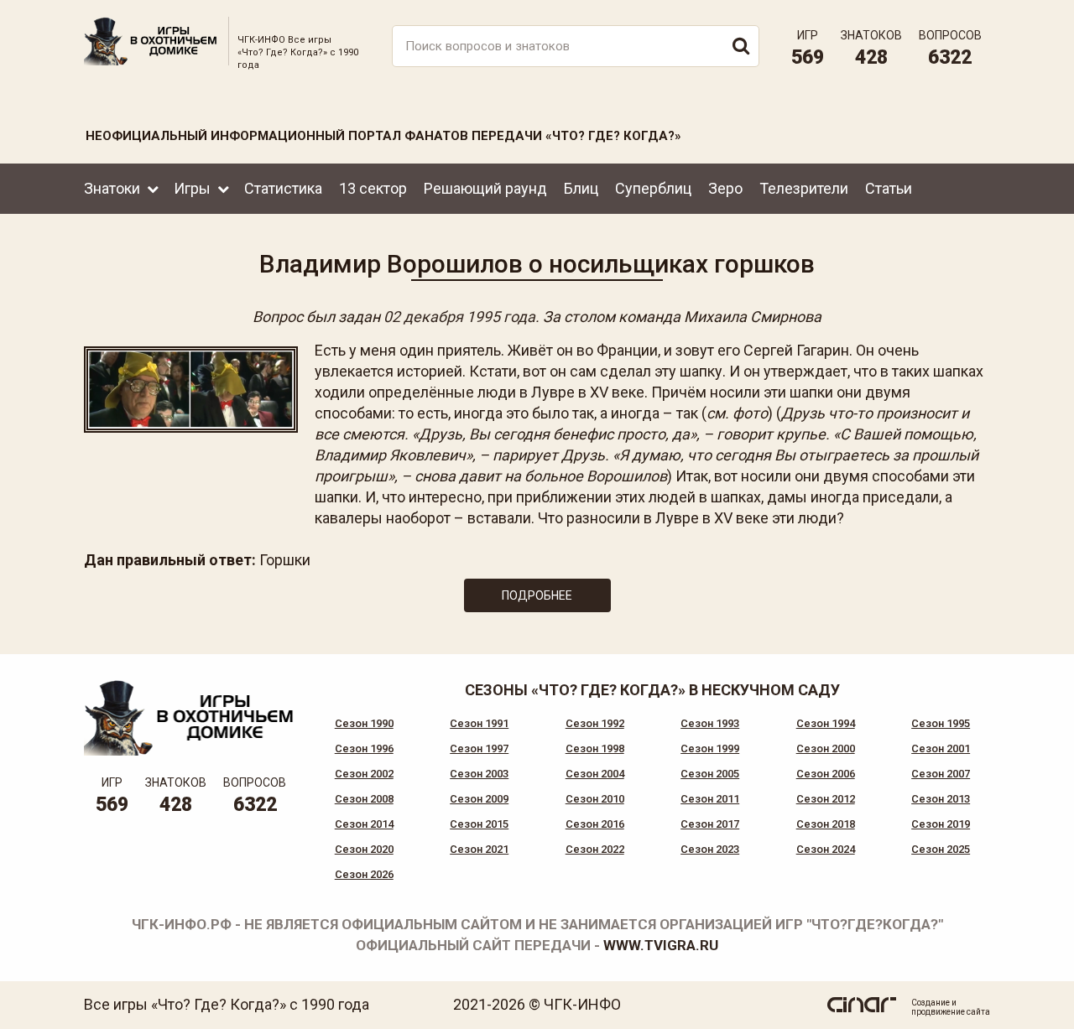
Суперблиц (653, 188)
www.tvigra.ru (660, 945)
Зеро (725, 188)
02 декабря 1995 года (459, 316)
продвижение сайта (950, 1011)
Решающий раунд (485, 188)
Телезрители (803, 188)
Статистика (283, 188)
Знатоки (112, 188)
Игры (192, 188)
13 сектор (373, 188)
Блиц (581, 188)
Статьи (888, 188)
